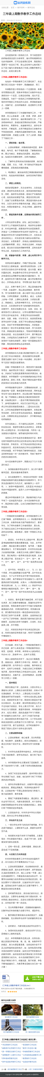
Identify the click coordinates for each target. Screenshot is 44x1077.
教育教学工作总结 (29, 1058)
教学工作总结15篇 (30, 1048)
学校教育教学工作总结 (31, 1051)
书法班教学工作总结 (9, 1045)
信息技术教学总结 (29, 1062)
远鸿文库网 (19, 1074)
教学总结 (31, 8)
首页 (12, 8)
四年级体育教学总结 (9, 1058)
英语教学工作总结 (29, 1045)
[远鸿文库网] (22, 3)
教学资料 (21, 8)
